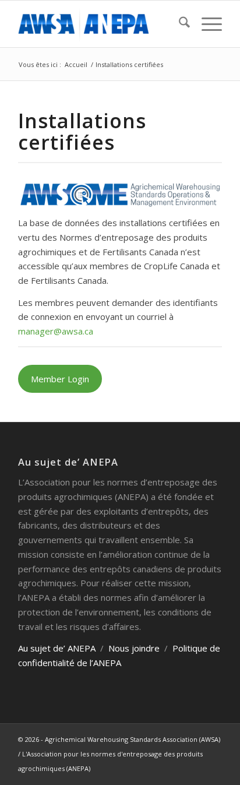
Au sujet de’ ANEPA (57, 648)
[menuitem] (178, 24)
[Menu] (206, 24)
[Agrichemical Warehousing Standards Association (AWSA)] (99, 24)
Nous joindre (134, 648)
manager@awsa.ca (55, 331)
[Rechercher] (178, 24)
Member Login (60, 379)
